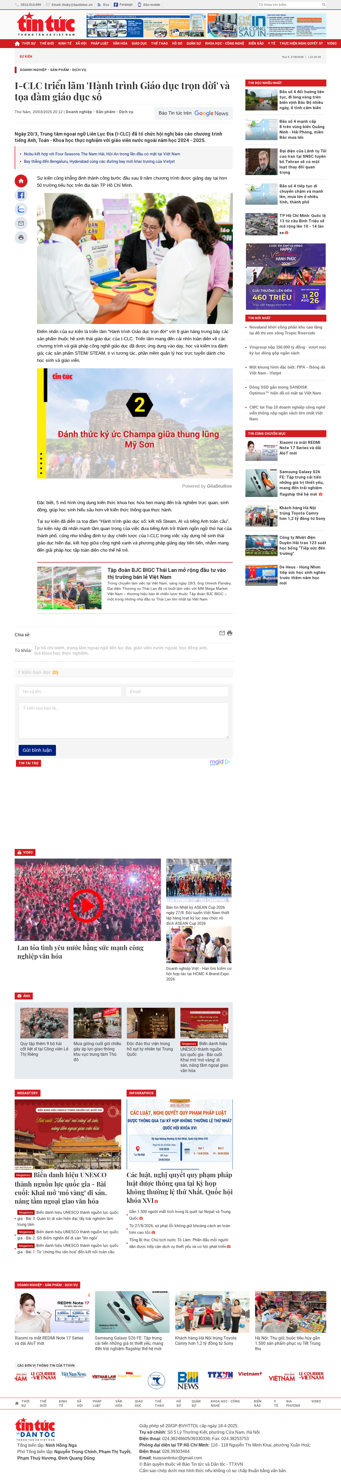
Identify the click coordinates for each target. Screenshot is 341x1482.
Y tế (271, 43)
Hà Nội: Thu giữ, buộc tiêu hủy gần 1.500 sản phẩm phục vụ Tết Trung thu (287, 1343)
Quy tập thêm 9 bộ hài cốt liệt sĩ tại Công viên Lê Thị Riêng (44, 1049)
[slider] (112, 461)
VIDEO (332, 43)
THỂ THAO (159, 43)
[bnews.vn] (158, 1381)
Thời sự (28, 43)
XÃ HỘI (81, 43)
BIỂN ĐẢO (256, 43)
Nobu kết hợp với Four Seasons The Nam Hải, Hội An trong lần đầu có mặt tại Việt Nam (102, 154)
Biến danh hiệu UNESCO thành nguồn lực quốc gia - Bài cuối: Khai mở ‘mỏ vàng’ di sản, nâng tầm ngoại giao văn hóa (204, 1057)
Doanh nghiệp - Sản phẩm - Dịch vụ (53, 70)
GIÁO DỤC (139, 43)
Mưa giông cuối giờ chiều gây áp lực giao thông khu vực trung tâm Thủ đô (97, 1051)
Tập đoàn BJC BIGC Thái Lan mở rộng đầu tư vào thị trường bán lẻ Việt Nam (166, 573)
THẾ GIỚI (47, 43)
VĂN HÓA (120, 43)
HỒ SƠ (177, 43)
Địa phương (293, 1404)
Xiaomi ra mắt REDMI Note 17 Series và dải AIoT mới (49, 1340)
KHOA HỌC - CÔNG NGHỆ (224, 43)
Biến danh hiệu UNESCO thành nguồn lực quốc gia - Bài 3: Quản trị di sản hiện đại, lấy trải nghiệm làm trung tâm (68, 1218)
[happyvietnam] (97, 1375)
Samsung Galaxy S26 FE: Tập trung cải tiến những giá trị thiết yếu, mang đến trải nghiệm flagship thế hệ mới (129, 1343)
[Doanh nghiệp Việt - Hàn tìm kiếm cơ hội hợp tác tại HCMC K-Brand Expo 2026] (199, 944)
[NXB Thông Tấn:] (127, 1381)
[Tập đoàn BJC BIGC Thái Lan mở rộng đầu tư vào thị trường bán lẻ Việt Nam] (69, 588)
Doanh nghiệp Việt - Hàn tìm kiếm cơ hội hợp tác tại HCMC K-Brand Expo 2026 (199, 974)
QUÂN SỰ (193, 43)
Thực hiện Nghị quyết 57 (301, 43)
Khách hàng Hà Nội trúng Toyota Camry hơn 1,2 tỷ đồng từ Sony (206, 1340)
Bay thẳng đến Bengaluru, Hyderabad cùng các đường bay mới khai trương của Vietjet (99, 161)
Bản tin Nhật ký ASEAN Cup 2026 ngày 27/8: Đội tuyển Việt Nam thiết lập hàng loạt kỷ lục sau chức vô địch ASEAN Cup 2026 (197, 915)
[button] (225, 1028)
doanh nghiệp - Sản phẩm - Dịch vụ (47, 1285)
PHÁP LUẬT (100, 43)
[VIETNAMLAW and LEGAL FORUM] (72, 1378)
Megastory (189, 1044)
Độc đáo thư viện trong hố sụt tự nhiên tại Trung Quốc (150, 1049)
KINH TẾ (64, 43)
